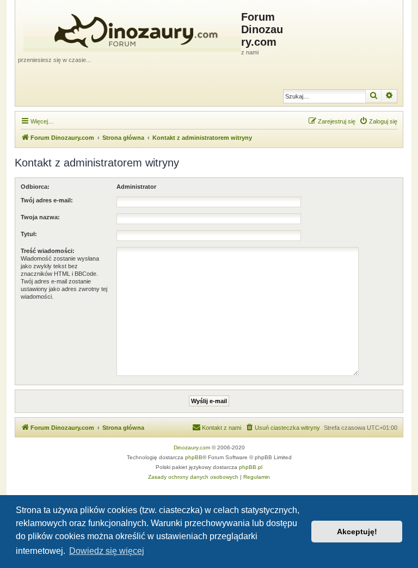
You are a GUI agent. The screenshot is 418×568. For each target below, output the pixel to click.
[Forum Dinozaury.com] (129, 28)
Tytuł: (29, 234)
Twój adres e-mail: (47, 200)
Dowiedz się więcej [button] (106, 550)
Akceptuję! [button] (357, 531)
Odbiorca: (35, 186)
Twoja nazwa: (40, 217)
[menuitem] (378, 121)
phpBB (193, 457)
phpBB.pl (250, 467)
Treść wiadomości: (48, 251)
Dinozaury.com (192, 447)
